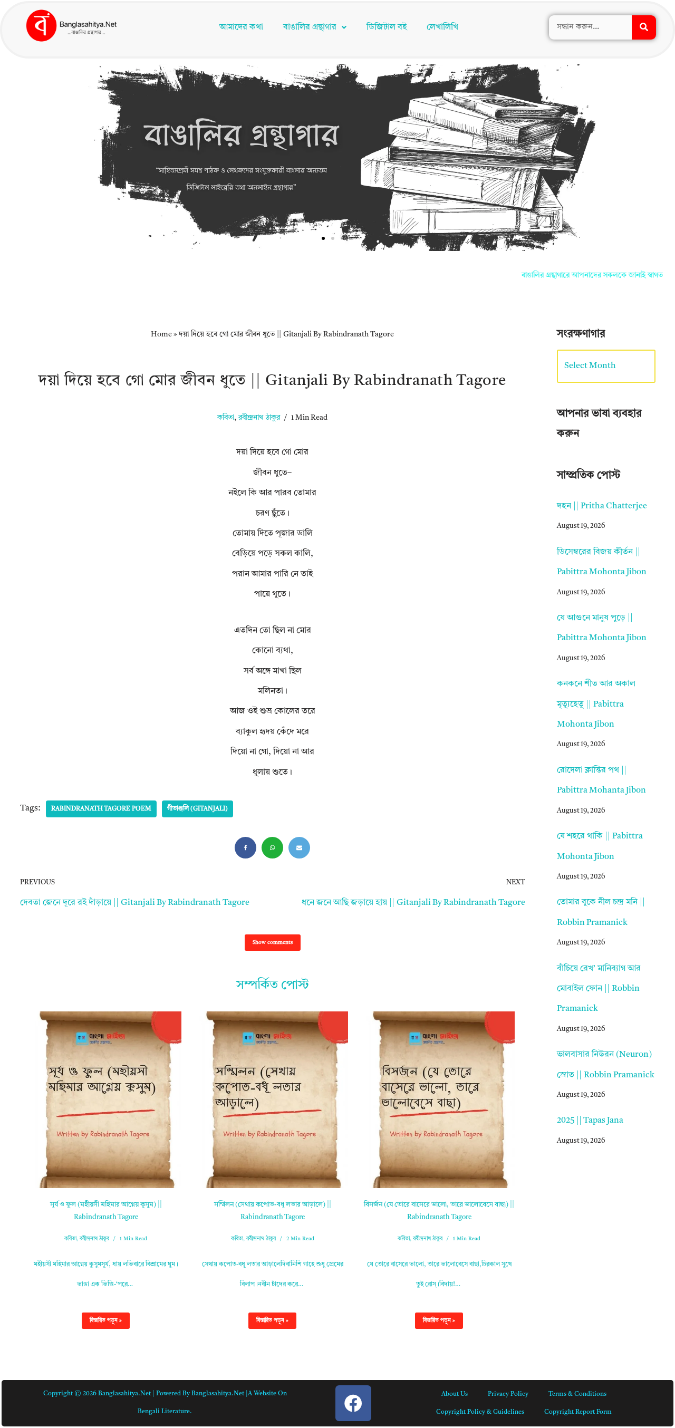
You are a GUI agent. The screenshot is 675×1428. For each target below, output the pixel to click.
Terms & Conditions (577, 1196)
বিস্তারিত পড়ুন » (102, 1125)
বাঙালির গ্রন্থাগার (309, 27)
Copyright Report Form (578, 1214)
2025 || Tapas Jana (590, 923)
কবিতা (225, 220)
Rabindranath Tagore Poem (101, 611)
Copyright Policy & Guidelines (480, 1214)
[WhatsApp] (272, 650)
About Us (454, 1196)
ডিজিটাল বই (387, 27)
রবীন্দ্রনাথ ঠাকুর (259, 220)
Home (161, 136)
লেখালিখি (442, 27)
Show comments (273, 744)
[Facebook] (245, 650)
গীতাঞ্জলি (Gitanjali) (197, 611)
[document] (337, 1329)
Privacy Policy (508, 1196)
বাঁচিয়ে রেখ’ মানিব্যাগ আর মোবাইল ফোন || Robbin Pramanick (599, 791)
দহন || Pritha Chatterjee (602, 308)
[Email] (299, 650)
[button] (314, 27)
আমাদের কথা (241, 27)
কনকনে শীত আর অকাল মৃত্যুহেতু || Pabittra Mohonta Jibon (596, 506)
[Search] (644, 27)
